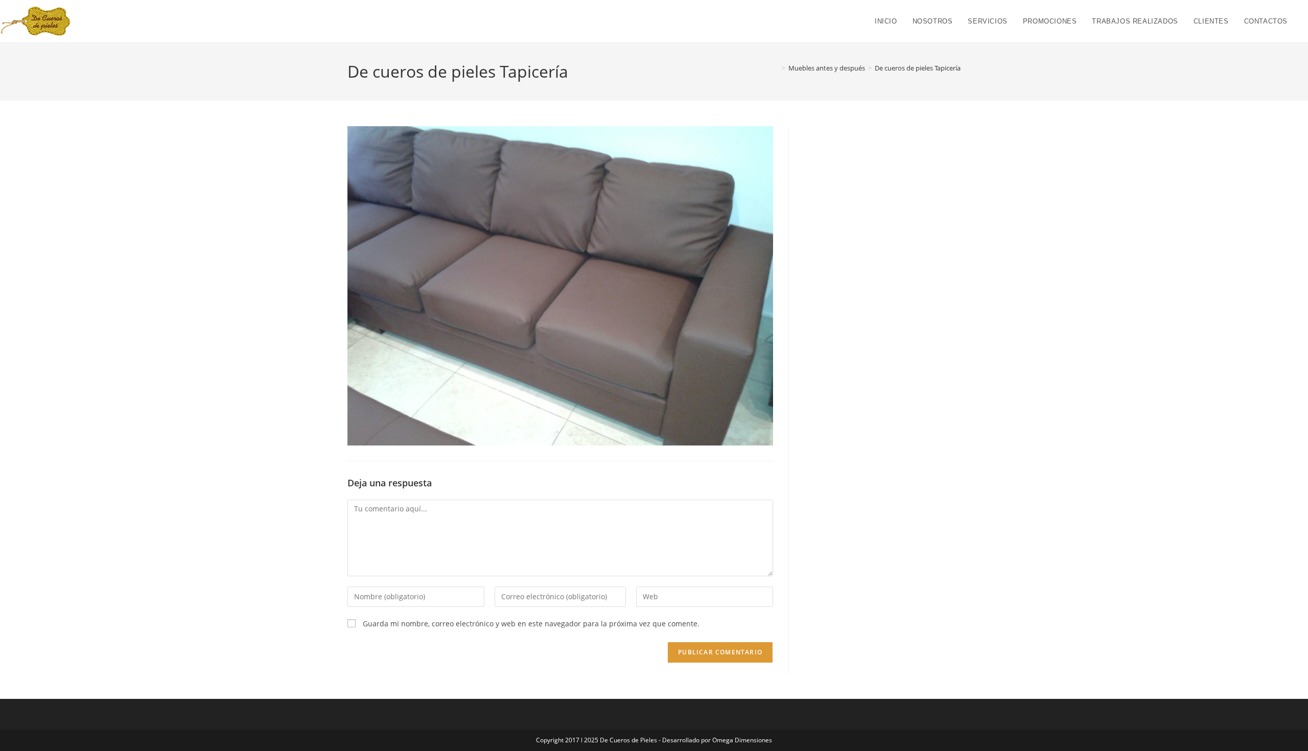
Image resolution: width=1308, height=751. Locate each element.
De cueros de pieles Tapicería (918, 68)
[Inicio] (776, 68)
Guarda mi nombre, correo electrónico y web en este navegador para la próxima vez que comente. (531, 623)
